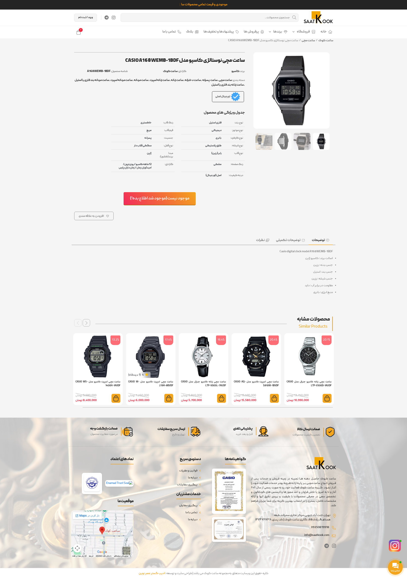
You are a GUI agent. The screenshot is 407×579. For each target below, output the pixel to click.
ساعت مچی (308, 40)
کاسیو (235, 71)
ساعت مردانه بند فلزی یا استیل (92, 80)
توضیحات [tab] (318, 240)
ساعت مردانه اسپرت (121, 80)
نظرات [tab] (260, 240)
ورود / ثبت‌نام (85, 17)
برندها (277, 32)
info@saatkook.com (316, 535)
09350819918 (320, 527)
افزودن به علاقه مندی (91, 216)
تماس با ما (169, 32)
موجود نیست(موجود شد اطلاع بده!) (159, 198)
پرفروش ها (251, 32)
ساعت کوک (325, 40)
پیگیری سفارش (188, 505)
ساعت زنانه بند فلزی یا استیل (227, 85)
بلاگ (189, 32)
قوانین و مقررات (188, 471)
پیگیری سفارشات (187, 485)
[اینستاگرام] (114, 17)
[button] (86, 323)
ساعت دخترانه (193, 80)
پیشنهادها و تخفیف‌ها (219, 32)
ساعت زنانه (177, 80)
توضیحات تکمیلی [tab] (288, 240)
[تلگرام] (107, 17)
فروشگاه (303, 32)
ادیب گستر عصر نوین (152, 573)
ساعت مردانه (141, 80)
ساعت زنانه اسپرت (160, 80)
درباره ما (193, 478)
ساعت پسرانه (209, 80)
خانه (324, 32)
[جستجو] (294, 17)
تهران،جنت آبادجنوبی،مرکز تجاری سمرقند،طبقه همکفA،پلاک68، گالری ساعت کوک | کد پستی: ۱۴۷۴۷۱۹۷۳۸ (292, 517)
